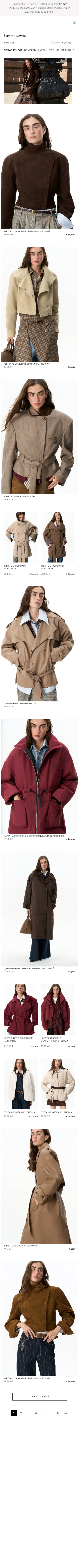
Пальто (66, 50)
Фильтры (9, 43)
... (51, 1413)
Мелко (55, 42)
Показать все (13, 50)
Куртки (42, 50)
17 (58, 1413)
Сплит (63, 3)
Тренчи (54, 50)
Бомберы (30, 50)
